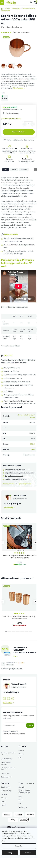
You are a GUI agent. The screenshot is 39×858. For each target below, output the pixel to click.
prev (2, 542)
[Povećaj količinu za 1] (32, 124)
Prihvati (28, 852)
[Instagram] (8, 698)
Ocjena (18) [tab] (24, 169)
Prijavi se (30, 725)
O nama (21, 754)
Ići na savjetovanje (8, 483)
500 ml (32, 444)
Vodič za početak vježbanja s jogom (16, 479)
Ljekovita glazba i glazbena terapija (24, 791)
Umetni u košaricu (18, 132)
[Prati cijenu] (7, 140)
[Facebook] (4, 698)
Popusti (3, 805)
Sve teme (29, 783)
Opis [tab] (5, 169)
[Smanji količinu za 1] (25, 124)
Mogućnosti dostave (12, 113)
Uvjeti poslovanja (6, 758)
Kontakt (21, 750)
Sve (15, 656)
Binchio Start (20, 550)
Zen (20, 803)
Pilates (21, 800)
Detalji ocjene (25, 32)
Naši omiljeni (23, 807)
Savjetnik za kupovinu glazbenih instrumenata (19, 473)
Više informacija (18, 88)
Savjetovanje (5, 773)
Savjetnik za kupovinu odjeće (14, 476)
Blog (20, 757)
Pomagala (4, 794)
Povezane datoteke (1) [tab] (14, 169)
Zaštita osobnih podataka (6, 763)
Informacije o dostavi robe (7, 769)
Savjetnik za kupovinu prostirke (15, 469)
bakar (33, 449)
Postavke (19, 846)
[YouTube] (12, 698)
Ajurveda (21, 787)
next (35, 542)
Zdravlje (3, 798)
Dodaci (3, 801)
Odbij (10, 853)
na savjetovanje (26, 483)
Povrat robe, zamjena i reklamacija (8, 754)
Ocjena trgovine (6, 777)
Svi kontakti (8, 508)
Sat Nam (20, 140)
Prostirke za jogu (6, 790)
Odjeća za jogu (5, 787)
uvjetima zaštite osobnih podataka (14, 733)
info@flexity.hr (14, 504)
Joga (20, 796)
